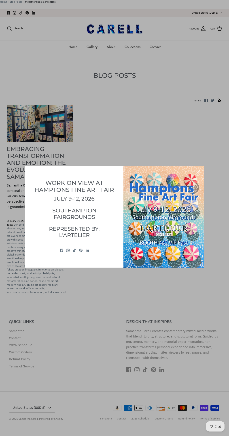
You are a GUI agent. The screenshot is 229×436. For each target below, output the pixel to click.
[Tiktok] (74, 250)
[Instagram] (68, 250)
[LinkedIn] (87, 250)
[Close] (198, 172)
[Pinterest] (81, 250)
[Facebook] (61, 250)
